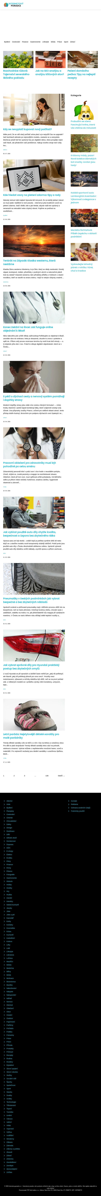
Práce (59, 42)
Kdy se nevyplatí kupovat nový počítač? (27, 129)
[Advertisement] (50, 24)
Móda (53, 42)
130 (46, 776)
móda (4, 487)
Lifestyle (45, 42)
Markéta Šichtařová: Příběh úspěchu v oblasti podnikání (84, 233)
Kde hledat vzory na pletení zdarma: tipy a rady (32, 195)
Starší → (61, 776)
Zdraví (72, 42)
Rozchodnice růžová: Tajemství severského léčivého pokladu (16, 74)
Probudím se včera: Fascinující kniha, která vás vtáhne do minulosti (83, 124)
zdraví (5, 351)
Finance (25, 42)
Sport (66, 42)
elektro (5, 149)
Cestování (16, 42)
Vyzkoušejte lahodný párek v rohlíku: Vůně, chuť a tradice (82, 267)
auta (4, 553)
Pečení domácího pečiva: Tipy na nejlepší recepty (81, 74)
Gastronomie (35, 42)
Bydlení (7, 42)
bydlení (5, 215)
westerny (5, 282)
